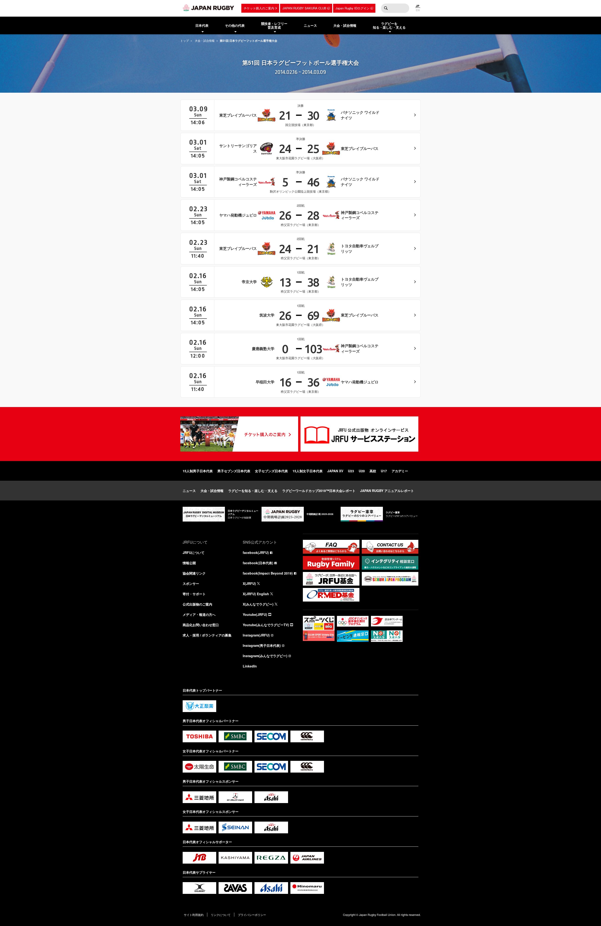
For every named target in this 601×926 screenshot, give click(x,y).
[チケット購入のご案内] (239, 434)
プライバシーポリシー (252, 915)
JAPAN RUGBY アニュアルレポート (387, 490)
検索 (385, 8)
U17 (384, 471)
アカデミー (400, 471)
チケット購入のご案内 (259, 8)
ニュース (189, 490)
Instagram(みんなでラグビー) (265, 655)
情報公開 (189, 562)
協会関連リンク (194, 573)
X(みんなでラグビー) (258, 604)
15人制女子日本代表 (308, 471)
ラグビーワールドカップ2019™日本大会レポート (318, 490)
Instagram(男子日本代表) (262, 645)
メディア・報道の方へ (199, 614)
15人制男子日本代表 (198, 471)
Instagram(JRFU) (256, 635)
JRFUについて (193, 552)
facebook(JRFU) (256, 552)
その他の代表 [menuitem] (235, 25)
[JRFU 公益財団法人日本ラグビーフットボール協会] (208, 7)
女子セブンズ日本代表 (271, 471)
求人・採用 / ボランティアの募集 (207, 635)
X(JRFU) (249, 583)
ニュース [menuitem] (310, 25)
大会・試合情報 (205, 40)
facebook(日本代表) (258, 562)
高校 (373, 471)
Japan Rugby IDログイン (352, 8)
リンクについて (221, 915)
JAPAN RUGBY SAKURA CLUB (304, 8)
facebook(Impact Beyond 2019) (268, 573)
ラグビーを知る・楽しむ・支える (252, 490)
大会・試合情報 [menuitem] (344, 25)
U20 (362, 471)
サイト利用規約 (194, 915)
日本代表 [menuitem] (201, 25)
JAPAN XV (335, 471)
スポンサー (191, 583)
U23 (351, 471)
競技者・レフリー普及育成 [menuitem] (274, 25)
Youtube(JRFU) (255, 614)
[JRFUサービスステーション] (359, 434)
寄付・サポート (194, 593)
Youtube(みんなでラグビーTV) (266, 624)
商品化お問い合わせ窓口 (201, 624)
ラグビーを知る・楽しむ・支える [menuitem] (389, 25)
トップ (184, 40)
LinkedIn (250, 666)
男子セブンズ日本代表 (233, 471)
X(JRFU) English (256, 593)
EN (418, 10)
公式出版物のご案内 (197, 604)
